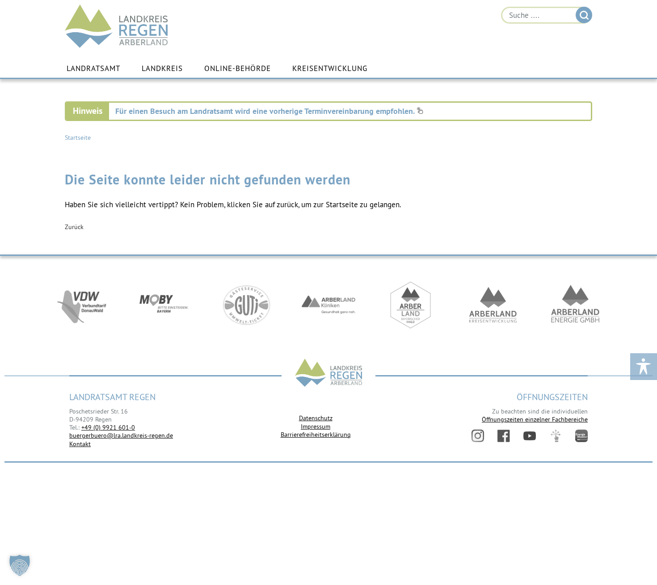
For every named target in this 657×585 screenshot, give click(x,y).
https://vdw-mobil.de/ (82, 305)
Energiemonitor (581, 436)
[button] (19, 565)
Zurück (74, 227)
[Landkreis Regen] (328, 374)
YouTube (529, 436)
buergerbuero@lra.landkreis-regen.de (121, 435)
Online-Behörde (237, 68)
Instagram (478, 436)
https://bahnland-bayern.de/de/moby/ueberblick (164, 305)
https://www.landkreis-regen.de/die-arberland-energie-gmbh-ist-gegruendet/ (575, 305)
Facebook (503, 436)
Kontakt (80, 444)
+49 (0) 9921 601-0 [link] (108, 427)
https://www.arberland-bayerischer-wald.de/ (411, 305)
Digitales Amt (555, 436)
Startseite (78, 138)
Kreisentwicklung (329, 68)
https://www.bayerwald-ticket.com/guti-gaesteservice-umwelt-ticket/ (246, 305)
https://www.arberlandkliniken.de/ (328, 305)
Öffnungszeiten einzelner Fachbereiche (535, 419)
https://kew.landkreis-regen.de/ (493, 305)
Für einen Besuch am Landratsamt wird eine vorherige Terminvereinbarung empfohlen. (266, 111)
